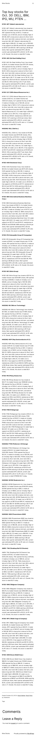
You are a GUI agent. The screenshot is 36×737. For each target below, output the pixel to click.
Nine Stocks (6, 3)
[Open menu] (33, 3)
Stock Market (21, 695)
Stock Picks (29, 695)
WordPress (30, 733)
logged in (14, 723)
